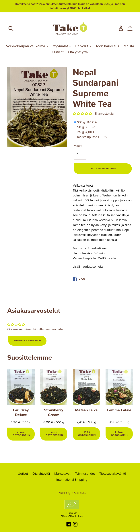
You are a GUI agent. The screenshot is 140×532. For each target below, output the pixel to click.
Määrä (78, 146)
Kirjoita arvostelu (27, 340)
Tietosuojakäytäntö (112, 474)
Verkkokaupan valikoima (26, 46)
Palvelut (82, 46)
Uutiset (58, 52)
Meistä (129, 46)
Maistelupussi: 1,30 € (92, 137)
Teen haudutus (107, 46)
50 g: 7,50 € (86, 127)
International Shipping (71, 480)
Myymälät (60, 46)
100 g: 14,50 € (87, 122)
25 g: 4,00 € (86, 132)
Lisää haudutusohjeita (88, 267)
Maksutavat (62, 474)
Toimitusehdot (85, 474)
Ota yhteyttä (78, 52)
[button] (82, 114)
